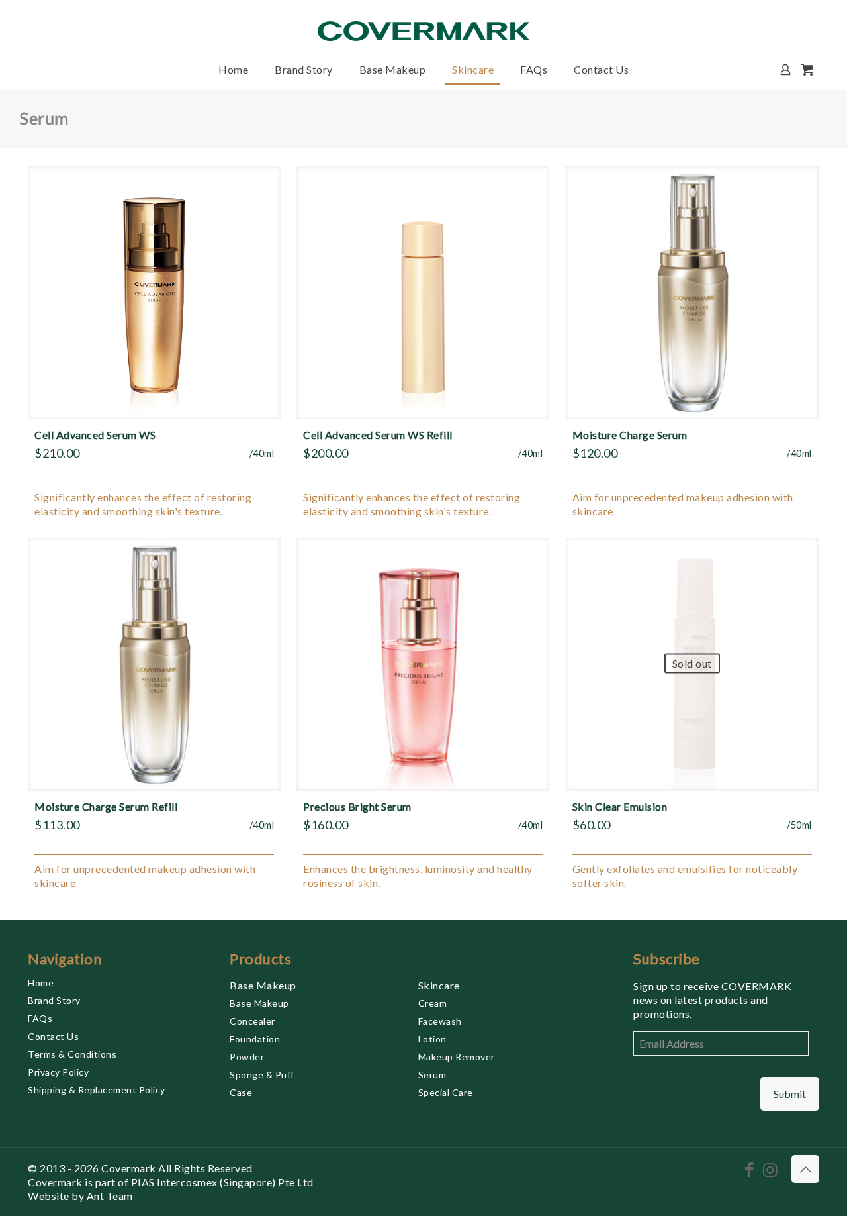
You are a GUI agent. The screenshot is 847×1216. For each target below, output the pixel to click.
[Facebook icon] (749, 1169)
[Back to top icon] (805, 1169)
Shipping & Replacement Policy (96, 1089)
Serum (432, 1074)
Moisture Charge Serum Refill (105, 806)
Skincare (439, 985)
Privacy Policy (58, 1072)
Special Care (445, 1092)
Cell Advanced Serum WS (95, 435)
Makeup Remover (456, 1056)
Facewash (440, 1021)
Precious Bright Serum (357, 806)
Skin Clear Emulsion (620, 806)
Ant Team (110, 1196)
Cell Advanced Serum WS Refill (378, 435)
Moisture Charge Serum (630, 435)
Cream (432, 1003)
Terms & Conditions (72, 1054)
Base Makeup (263, 985)
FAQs (40, 1018)
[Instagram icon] (770, 1169)
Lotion (432, 1038)
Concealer (252, 1021)
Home (41, 982)
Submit (790, 1094)
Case (241, 1092)
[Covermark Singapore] (423, 25)
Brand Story (54, 1000)
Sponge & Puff (262, 1074)
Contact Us (53, 1036)
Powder (247, 1056)
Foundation (255, 1038)
